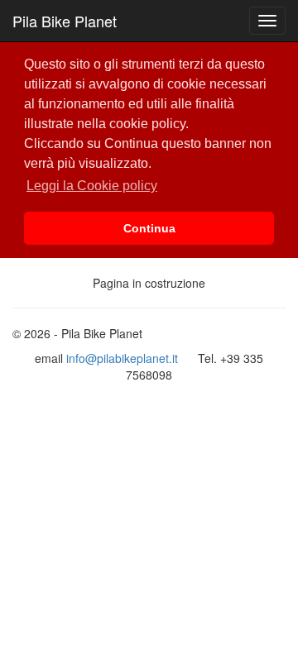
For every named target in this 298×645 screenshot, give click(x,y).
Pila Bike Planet (64, 20)
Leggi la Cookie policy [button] (91, 186)
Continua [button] (149, 228)
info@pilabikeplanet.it (122, 358)
